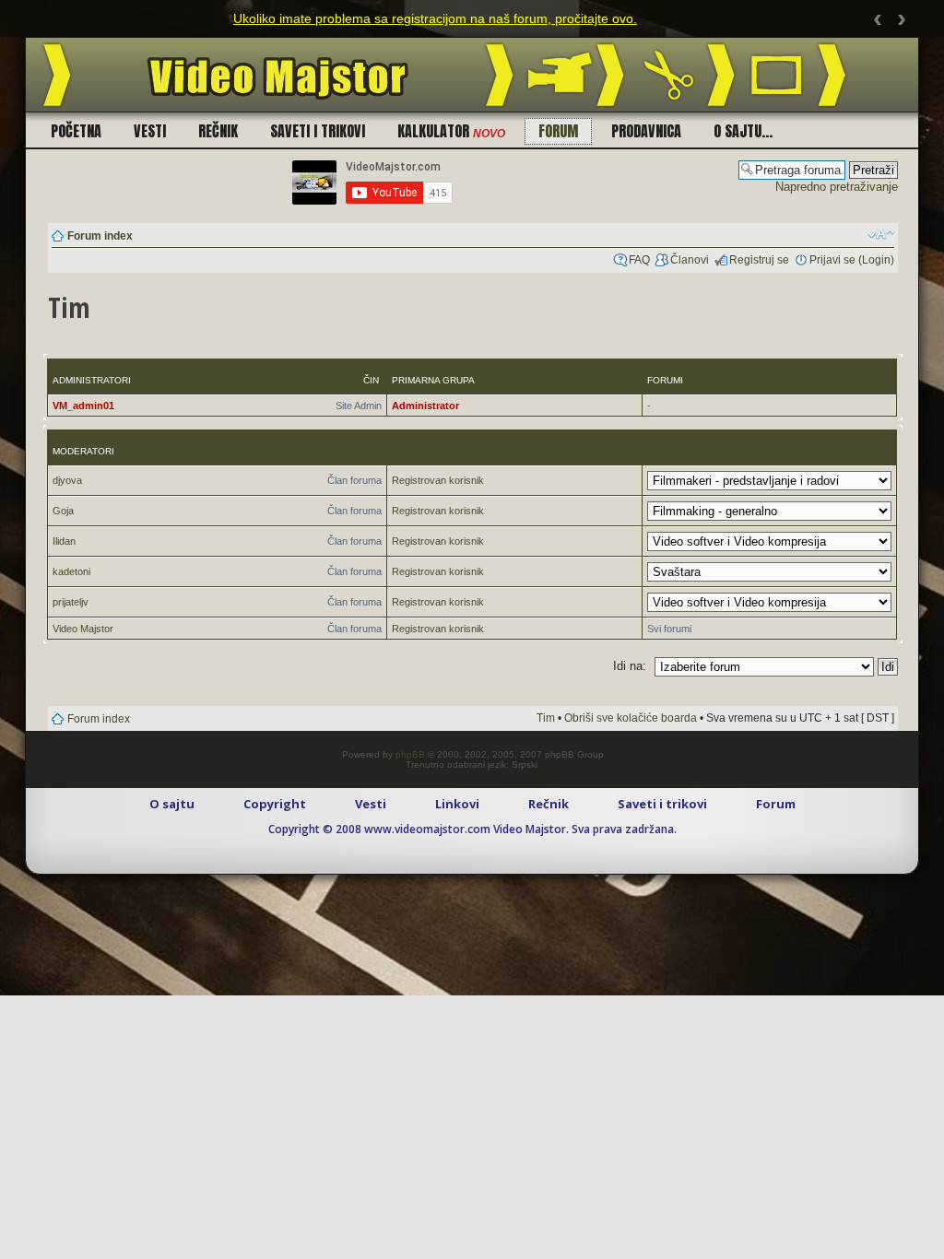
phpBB (410, 754)
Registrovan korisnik (438, 480)
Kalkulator (451, 131)
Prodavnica (646, 131)
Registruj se (759, 259)
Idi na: (629, 666)
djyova (67, 480)
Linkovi (457, 803)
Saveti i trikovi (317, 131)
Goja (63, 510)
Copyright (274, 803)
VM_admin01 (83, 405)
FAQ (639, 259)
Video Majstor (83, 628)
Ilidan (64, 541)
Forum (558, 131)
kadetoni (71, 571)
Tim (546, 718)
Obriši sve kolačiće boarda (630, 718)
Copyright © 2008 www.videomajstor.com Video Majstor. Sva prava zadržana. (472, 829)
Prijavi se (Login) (851, 259)
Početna (76, 131)
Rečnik (218, 131)
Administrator (425, 405)
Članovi (689, 259)
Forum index (100, 235)
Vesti (150, 131)
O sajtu (172, 803)
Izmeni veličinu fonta (880, 234)
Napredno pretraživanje (836, 187)
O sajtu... (743, 131)
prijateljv (70, 601)
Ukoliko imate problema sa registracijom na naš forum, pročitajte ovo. (435, 18)
